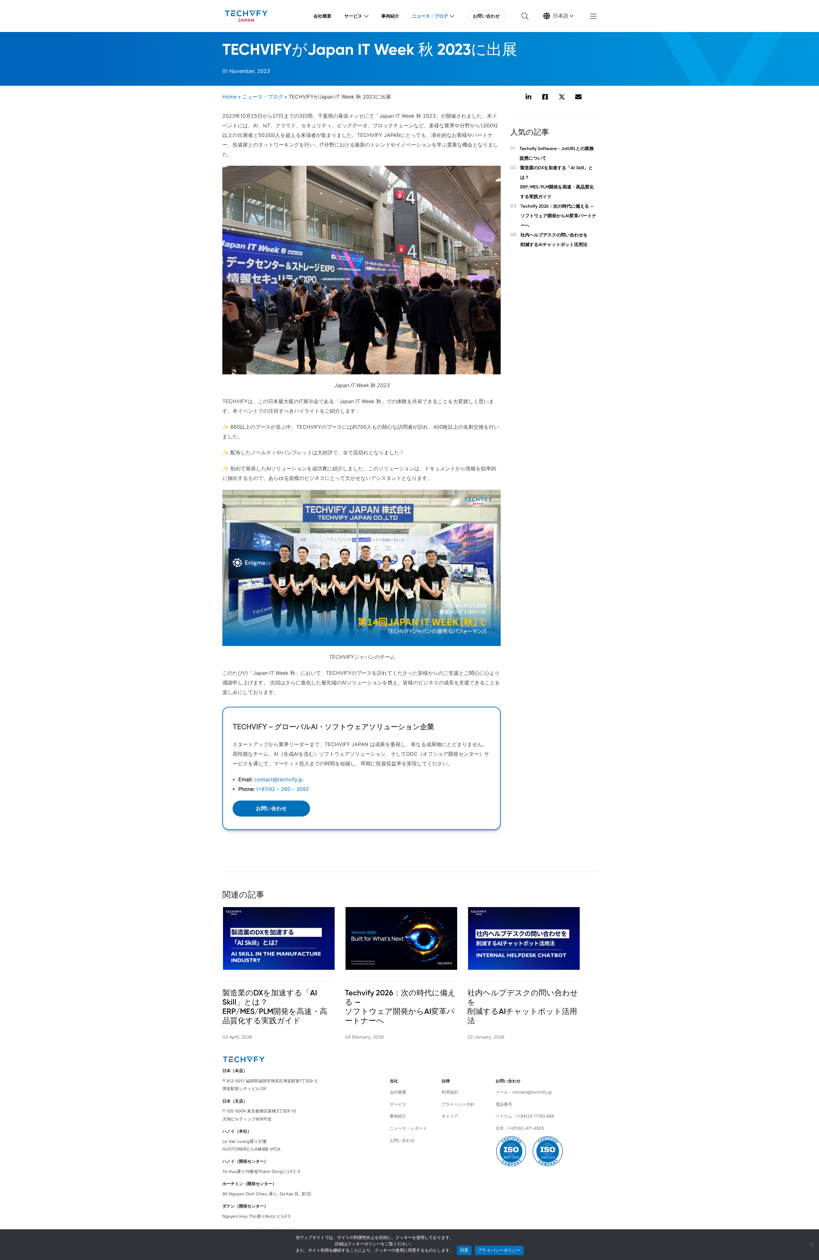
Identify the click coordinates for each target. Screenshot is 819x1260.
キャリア (449, 1116)
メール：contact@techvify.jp (524, 1092)
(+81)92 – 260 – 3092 (282, 789)
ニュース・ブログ (430, 16)
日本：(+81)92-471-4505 (520, 1128)
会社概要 (322, 16)
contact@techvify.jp (278, 780)
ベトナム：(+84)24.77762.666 (525, 1116)
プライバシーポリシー (499, 1250)
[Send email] (578, 97)
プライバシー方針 (458, 1104)
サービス (353, 16)
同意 (464, 1250)
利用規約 (449, 1092)
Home (229, 97)
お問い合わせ (486, 16)
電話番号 (504, 1104)
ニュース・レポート (408, 1128)
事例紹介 (390, 16)
